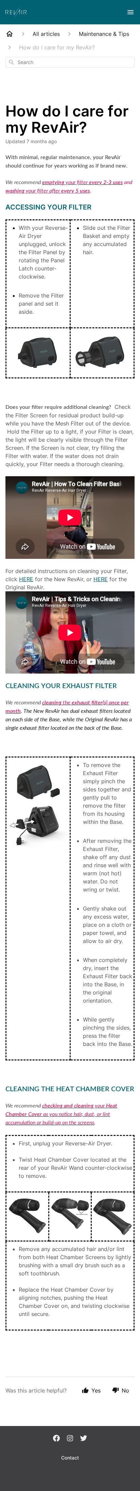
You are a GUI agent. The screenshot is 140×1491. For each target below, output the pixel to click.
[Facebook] (56, 1439)
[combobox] (70, 62)
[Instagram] (70, 1439)
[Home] (9, 34)
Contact (70, 1458)
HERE (26, 579)
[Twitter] (84, 1439)
